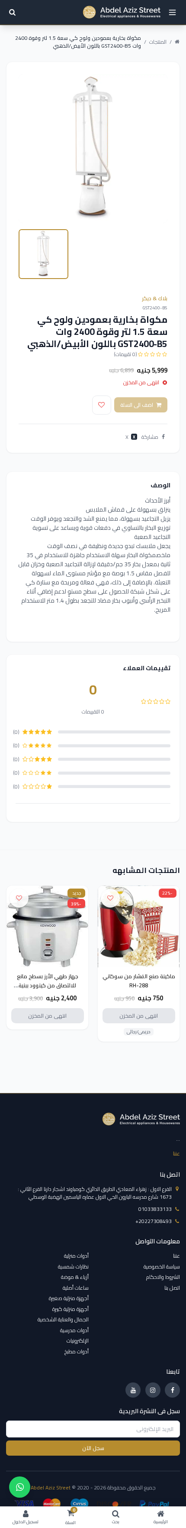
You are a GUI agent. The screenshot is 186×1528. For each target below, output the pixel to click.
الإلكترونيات (78, 1341)
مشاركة (149, 437)
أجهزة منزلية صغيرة (69, 1298)
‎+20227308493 (153, 1221)
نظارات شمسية (73, 1267)
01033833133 (155, 1209)
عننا (176, 1153)
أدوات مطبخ (76, 1351)
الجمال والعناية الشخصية (63, 1319)
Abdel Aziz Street (51, 1487)
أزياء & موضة (75, 1277)
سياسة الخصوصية (162, 1267)
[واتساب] (19, 1487)
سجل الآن (93, 1448)
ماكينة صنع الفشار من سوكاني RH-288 (139, 980)
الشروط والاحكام (163, 1277)
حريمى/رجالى (139, 1032)
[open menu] (172, 12)
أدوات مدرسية (74, 1330)
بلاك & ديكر (154, 298)
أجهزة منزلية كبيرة (70, 1309)
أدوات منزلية (76, 1256)
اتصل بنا (172, 1288)
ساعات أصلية (76, 1288)
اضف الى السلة (136, 405)
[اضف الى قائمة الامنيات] (101, 405)
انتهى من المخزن (138, 1016)
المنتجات (158, 42)
